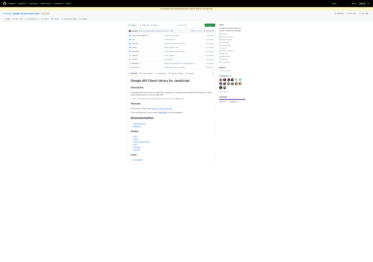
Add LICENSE (168, 59)
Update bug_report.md (171, 35)
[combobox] (191, 25)
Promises (137, 147)
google (8, 13)
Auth (135, 136)
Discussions (138, 160)
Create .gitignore (169, 55)
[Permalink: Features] (129, 103)
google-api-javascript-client (26, 13)
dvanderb (135, 31)
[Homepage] (4, 3)
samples (134, 47)
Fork (352, 13)
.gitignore (135, 55)
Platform (12, 3)
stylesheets (135, 51)
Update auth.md (169, 39)
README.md (135, 63)
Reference (137, 126)
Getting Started (139, 124)
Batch (136, 139)
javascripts (135, 43)
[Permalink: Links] (129, 154)
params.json (135, 67)
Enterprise (58, 3)
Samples (137, 150)
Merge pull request (145, 31)
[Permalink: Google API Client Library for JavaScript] (129, 80)
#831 (152, 31)
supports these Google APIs (162, 109)
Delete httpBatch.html (171, 47)
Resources (33, 3)
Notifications (340, 13)
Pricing (68, 3)
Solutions (22, 3)
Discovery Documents (142, 142)
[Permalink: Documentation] (129, 118)
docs (133, 39)
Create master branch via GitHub (174, 43)
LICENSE (134, 59)
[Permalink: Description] (129, 87)
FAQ (135, 144)
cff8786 (193, 31)
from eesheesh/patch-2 (162, 31)
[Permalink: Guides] (129, 131)
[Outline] (212, 73)
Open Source (46, 3)
